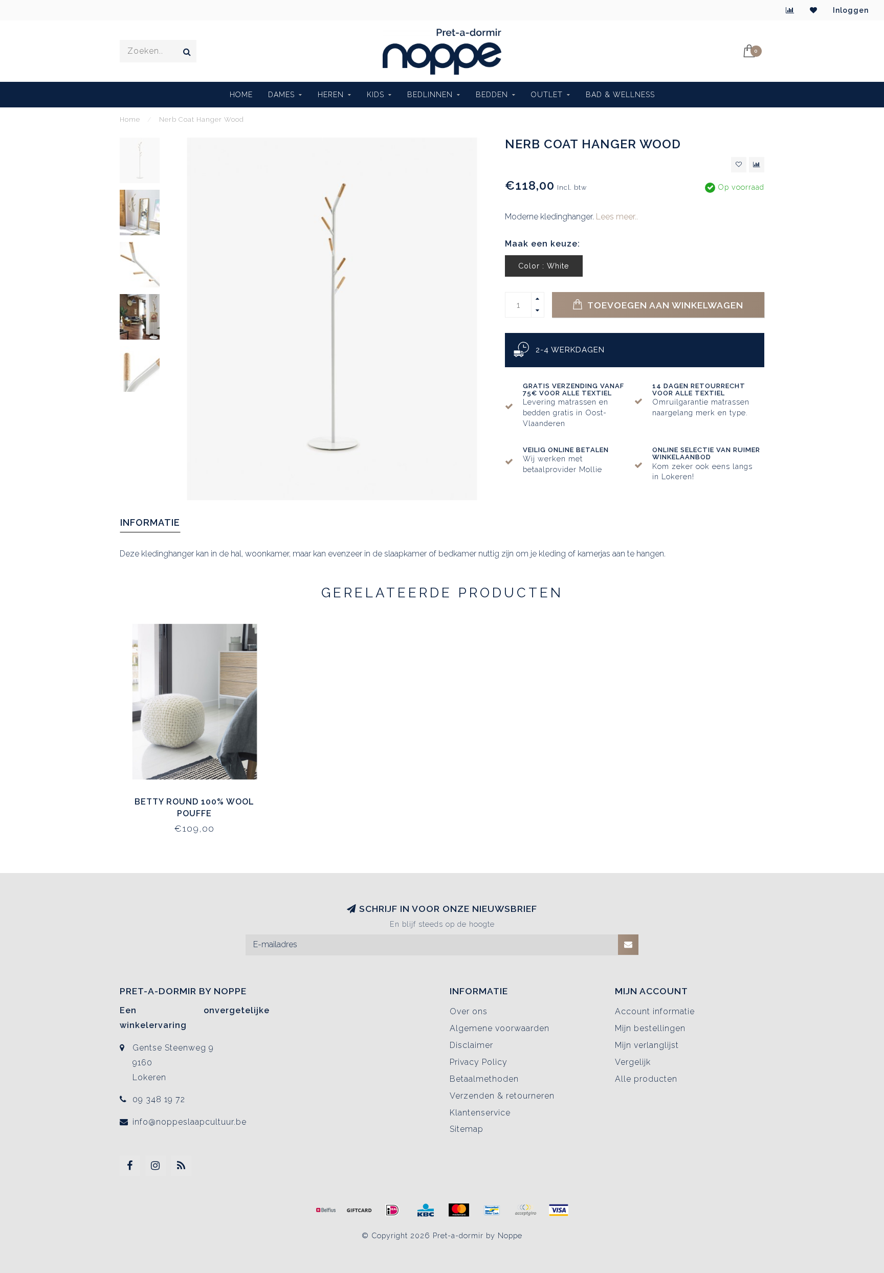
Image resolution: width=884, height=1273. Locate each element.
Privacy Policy (478, 1062)
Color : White (543, 265)
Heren (331, 95)
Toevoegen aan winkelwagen (664, 305)
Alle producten (646, 1079)
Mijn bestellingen (650, 1028)
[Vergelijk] (790, 10)
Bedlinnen (430, 95)
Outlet (547, 95)
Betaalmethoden (484, 1079)
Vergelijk (633, 1062)
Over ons (469, 1011)
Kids (375, 95)
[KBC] (425, 1210)
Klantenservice (480, 1113)
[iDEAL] (392, 1210)
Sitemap (466, 1129)
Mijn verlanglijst (647, 1045)
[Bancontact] (492, 1210)
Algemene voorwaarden (499, 1028)
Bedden (492, 95)
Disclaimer (471, 1045)
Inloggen (851, 10)
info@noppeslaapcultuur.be (189, 1122)
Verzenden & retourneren (502, 1096)
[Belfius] (326, 1210)
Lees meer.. (617, 216)
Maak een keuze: (542, 244)
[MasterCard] (459, 1210)
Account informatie (655, 1011)
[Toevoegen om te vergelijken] (756, 164)
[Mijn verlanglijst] (813, 10)
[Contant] (359, 1210)
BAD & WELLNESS (620, 95)
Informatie (150, 522)
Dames (281, 95)
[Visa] (558, 1210)
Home (241, 95)
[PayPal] (525, 1210)
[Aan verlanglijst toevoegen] (738, 164)
